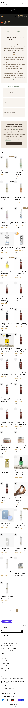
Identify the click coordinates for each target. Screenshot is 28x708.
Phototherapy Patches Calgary (8, 650)
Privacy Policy (4, 665)
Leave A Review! (5, 670)
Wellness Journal (5, 655)
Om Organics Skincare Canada (8, 648)
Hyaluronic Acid (16, 79)
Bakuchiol (22, 79)
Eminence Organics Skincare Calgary (10, 643)
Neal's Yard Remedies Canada (8, 645)
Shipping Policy (5, 663)
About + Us (4, 658)
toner (15, 129)
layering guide (16, 138)
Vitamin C (5, 79)
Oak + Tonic (4, 3)
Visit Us (3, 641)
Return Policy (4, 660)
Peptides (10, 79)
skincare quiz (8, 139)
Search (3, 653)
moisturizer (5, 131)
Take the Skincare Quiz (14, 143)
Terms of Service (5, 668)
